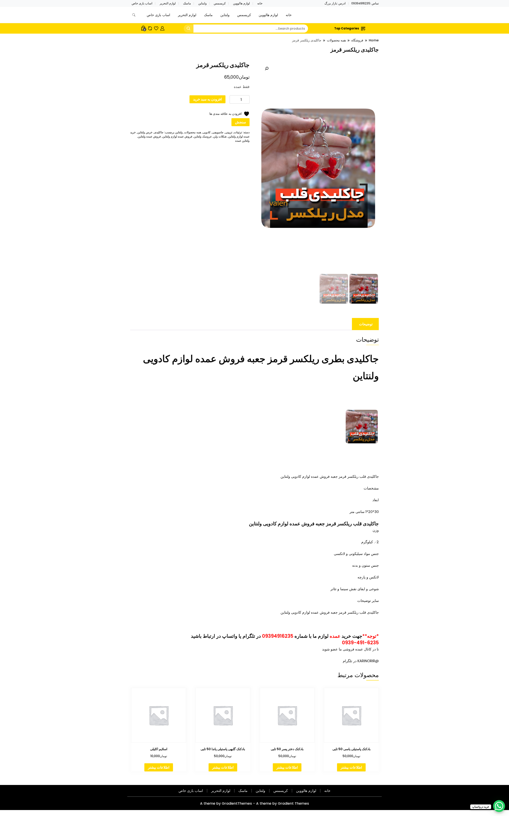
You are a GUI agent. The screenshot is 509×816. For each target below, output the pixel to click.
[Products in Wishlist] (156, 27)
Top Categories (346, 28)
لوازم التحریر (168, 3)
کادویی (207, 132)
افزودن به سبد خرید (207, 99)
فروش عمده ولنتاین (149, 136)
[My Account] (162, 27)
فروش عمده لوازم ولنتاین (177, 136)
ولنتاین (202, 3)
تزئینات (238, 132)
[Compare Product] (150, 27)
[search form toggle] (133, 15)
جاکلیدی (158, 132)
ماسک (187, 3)
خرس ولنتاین (145, 132)
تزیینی (228, 132)
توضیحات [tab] (366, 324)
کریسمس (220, 3)
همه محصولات (192, 132)
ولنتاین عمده (242, 140)
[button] (266, 68)
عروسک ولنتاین (203, 136)
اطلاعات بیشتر (351, 767)
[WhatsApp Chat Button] (499, 806)
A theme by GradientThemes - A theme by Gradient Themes (254, 803)
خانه (259, 3)
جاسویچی (217, 132)
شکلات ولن (220, 136)
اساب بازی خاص (142, 3)
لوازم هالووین (241, 3)
